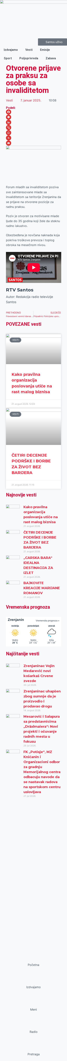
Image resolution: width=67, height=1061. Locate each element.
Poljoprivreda (28, 58)
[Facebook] (33, 112)
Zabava (51, 58)
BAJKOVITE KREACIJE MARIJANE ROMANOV (41, 588)
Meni (33, 1009)
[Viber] (33, 127)
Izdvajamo (11, 50)
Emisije (45, 50)
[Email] (33, 143)
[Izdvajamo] (33, 980)
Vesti (29, 50)
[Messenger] (33, 117)
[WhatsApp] (33, 132)
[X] (33, 138)
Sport (8, 58)
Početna (33, 965)
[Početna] (33, 957)
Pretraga (34, 1054)
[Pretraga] (33, 1047)
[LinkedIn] (33, 122)
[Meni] (33, 1002)
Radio (34, 1032)
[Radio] (33, 1024)
